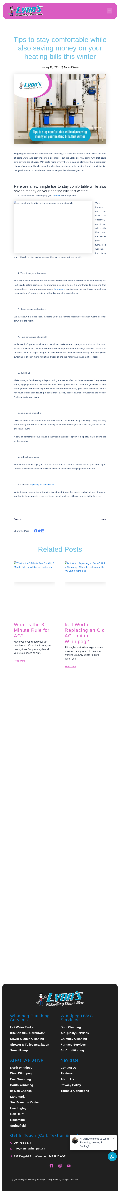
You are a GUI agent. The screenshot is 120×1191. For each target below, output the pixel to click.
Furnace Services (73, 1044)
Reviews (67, 1073)
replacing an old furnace (42, 484)
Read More (19, 661)
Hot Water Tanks (22, 1027)
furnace (56, 195)
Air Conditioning (72, 1050)
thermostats (59, 289)
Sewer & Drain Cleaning (27, 1038)
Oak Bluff (16, 1114)
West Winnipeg (21, 1073)
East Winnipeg (20, 1079)
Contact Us (69, 1067)
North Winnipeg (21, 1067)
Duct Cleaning (71, 1027)
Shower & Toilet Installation (29, 1044)
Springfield (18, 1125)
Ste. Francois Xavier (24, 1102)
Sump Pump (19, 1050)
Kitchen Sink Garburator (27, 1033)
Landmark (17, 1096)
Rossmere (17, 1119)
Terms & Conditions (75, 1090)
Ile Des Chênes (21, 1090)
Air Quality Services (75, 1033)
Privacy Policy (71, 1085)
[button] (109, 10)
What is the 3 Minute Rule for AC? (32, 630)
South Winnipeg (21, 1085)
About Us (67, 1079)
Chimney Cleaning (74, 1038)
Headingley (18, 1108)
